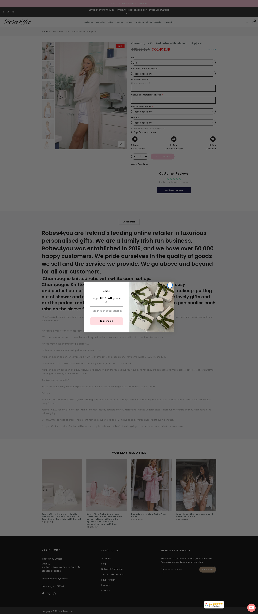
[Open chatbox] (251, 608)
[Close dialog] (170, 285)
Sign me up (106, 321)
